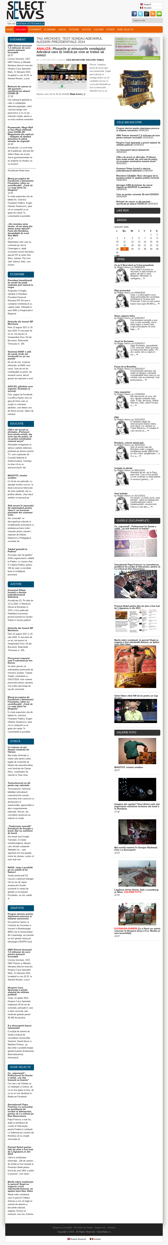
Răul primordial (122, 290)
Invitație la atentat (123, 468)
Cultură (99, 29)
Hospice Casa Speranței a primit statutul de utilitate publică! (18, 991)
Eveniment (35, 29)
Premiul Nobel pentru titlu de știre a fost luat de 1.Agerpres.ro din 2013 (20, 1150)
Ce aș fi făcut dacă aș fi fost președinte (134, 265)
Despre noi (100, 1227)
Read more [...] (77, 94)
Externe (74, 29)
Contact (111, 1227)
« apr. (117, 255)
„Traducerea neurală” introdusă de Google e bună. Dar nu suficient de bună (20, 829)
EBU (116, 417)
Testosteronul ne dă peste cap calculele (19, 784)
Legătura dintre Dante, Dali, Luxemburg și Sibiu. (136, 890)
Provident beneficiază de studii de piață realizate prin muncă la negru (20, 283)
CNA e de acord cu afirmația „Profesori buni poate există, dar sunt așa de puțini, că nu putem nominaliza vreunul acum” (20, 435)
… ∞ (142, 278)
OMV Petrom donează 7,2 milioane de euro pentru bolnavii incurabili (20, 49)
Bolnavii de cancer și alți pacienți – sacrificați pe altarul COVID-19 (19, 90)
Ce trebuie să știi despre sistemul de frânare (18, 749)
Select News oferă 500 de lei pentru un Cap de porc (136, 697)
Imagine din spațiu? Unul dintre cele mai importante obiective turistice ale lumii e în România (137, 806)
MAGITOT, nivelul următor (17, 476)
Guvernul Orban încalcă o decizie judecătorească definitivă (17, 593)
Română (147, 8)
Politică (100, 60)
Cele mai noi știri (129, 122)
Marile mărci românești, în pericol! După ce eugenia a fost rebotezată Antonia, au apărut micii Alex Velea (21, 1186)
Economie (50, 29)
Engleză (147, 4)
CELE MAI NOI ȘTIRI (75, 60)
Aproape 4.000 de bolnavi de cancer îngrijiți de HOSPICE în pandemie (134, 186)
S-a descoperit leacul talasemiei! (19, 1026)
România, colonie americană (128, 443)
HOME (10, 29)
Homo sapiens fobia (124, 316)
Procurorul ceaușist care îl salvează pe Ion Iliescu (20, 660)
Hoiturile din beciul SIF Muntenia (20, 322)
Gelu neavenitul (122, 392)
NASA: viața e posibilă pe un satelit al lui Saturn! (20, 869)
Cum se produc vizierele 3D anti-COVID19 (137, 194)
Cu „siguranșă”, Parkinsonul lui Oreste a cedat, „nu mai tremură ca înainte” (20, 1076)
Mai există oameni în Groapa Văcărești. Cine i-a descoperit (136, 848)
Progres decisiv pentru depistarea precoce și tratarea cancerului (20, 916)
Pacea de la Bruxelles (125, 366)
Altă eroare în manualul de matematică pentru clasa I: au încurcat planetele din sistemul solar (21, 510)
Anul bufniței (120, 493)
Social (62, 29)
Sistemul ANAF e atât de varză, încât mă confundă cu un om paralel (19, 355)
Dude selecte (125, 29)
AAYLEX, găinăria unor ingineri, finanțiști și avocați (20, 388)
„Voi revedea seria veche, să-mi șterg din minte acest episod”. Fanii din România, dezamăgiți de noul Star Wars (20, 230)
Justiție (86, 29)
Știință (110, 29)
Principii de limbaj (83, 1227)
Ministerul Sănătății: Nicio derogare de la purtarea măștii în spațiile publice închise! (137, 177)
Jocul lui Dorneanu (124, 341)
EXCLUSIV (21, 29)
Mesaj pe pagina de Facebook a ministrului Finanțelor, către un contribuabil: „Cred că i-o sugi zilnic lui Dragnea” (20, 184)
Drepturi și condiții (62, 1227)
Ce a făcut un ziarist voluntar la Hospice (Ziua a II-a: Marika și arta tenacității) (137, 930)
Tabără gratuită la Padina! (17, 550)
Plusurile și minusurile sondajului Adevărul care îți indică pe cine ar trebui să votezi (70, 52)
